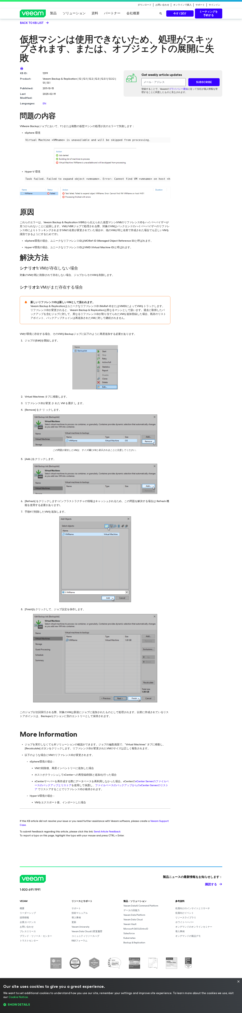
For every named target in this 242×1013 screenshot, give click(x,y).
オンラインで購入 (182, 5)
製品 (53, 13)
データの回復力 (131, 910)
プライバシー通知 (178, 89)
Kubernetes (129, 938)
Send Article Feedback (107, 831)
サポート (200, 5)
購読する (211, 884)
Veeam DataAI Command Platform (140, 906)
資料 (95, 13)
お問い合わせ (162, 5)
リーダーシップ (28, 913)
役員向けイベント (184, 913)
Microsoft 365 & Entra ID (135, 929)
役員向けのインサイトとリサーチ (192, 908)
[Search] (161, 13)
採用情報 (24, 918)
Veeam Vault (129, 924)
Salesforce (129, 933)
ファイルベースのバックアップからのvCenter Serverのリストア (101, 787)
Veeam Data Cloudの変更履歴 (87, 931)
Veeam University (80, 927)
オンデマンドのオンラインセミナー (193, 927)
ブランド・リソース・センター (36, 936)
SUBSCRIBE (204, 82)
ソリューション (74, 13)
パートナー (112, 13)
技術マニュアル (80, 913)
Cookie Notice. (18, 997)
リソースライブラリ (185, 918)
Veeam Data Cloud (133, 919)
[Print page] (22, 68)
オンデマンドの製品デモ (188, 936)
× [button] (238, 981)
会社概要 (133, 13)
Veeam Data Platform (134, 915)
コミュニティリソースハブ (85, 936)
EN (44, 103)
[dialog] (121, 995)
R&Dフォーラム (79, 941)
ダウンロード (144, 5)
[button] (121, 1004)
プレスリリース (28, 931)
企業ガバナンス (28, 922)
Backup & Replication (134, 943)
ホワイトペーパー (184, 922)
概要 (22, 908)
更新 (74, 922)
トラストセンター (29, 941)
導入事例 (76, 918)
